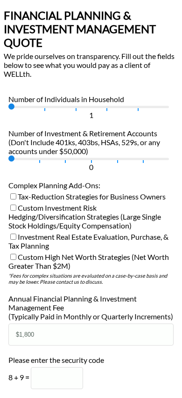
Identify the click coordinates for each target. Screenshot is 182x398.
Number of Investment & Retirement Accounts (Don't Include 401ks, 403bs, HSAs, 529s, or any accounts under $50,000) (84, 142)
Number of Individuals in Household (66, 99)
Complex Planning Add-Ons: (54, 185)
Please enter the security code (56, 359)
